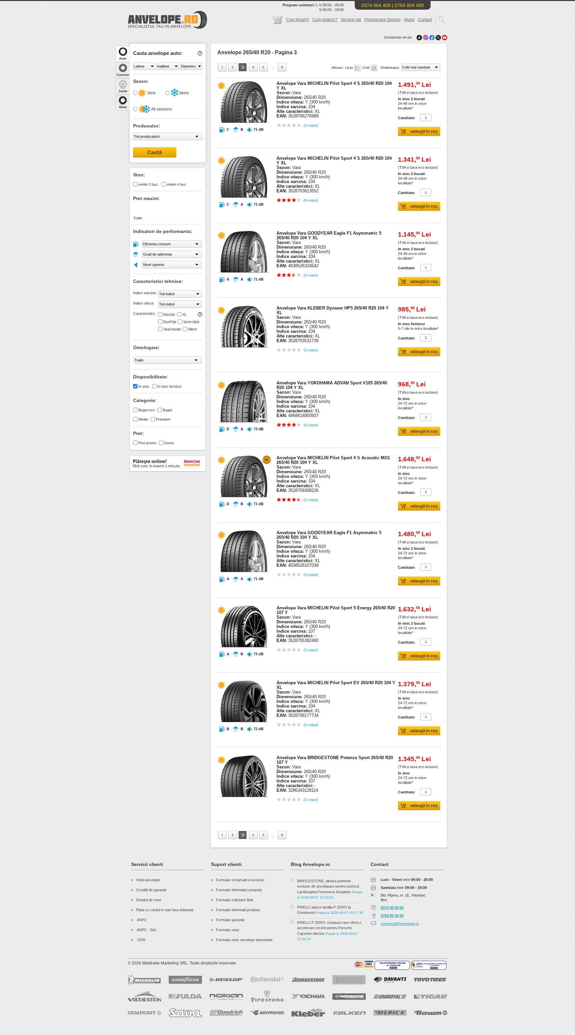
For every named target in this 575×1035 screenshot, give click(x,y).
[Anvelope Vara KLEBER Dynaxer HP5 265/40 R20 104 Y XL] (244, 360)
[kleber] (308, 1013)
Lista (349, 68)
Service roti (351, 19)
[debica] (390, 1013)
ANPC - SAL (146, 930)
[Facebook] (432, 37)
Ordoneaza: (390, 68)
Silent (192, 329)
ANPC (141, 920)
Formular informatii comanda (239, 890)
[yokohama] (308, 996)
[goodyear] (185, 980)
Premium (163, 419)
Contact (425, 19)
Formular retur (227, 930)
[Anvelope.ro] (167, 27)
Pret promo (147, 443)
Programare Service (382, 19)
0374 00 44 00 (392, 908)
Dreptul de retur (148, 900)
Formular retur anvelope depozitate (244, 940)
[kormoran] (267, 1012)
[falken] (349, 1013)
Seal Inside (172, 329)
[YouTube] (444, 37)
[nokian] (226, 996)
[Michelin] (144, 980)
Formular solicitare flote (235, 900)
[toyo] (430, 979)
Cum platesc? (324, 19)
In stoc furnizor (169, 386)
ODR (140, 940)
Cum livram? (297, 19)
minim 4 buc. (177, 184)
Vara (150, 93)
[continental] (267, 979)
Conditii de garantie (151, 890)
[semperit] (144, 1013)
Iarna (183, 93)
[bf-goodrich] (226, 1012)
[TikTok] (419, 37)
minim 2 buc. (148, 184)
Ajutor (409, 19)
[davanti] (390, 979)
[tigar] (430, 996)
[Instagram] (426, 37)
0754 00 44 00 (392, 916)
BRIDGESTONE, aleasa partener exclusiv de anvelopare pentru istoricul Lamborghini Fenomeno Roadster (328, 886)
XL (184, 314)
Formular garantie (230, 920)
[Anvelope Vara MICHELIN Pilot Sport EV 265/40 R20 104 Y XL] (244, 735)
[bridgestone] (308, 979)
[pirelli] (349, 979)
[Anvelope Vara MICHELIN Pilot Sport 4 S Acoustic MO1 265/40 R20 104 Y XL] (244, 510)
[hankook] (349, 996)
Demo (169, 443)
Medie (143, 419)
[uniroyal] (390, 996)
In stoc (143, 386)
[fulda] (185, 996)
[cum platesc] (364, 964)
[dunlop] (226, 979)
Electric (169, 314)
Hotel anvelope (148, 880)
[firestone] (267, 996)
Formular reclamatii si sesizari (240, 880)
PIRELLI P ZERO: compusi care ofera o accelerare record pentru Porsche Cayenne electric (329, 928)
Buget (167, 410)
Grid (366, 68)
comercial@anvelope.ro (400, 924)
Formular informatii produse (238, 910)
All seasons (161, 109)
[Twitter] (439, 37)
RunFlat (169, 322)
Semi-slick (191, 322)
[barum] (430, 1012)
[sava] (185, 1012)
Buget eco (146, 410)
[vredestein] (144, 996)
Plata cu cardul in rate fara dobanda (164, 910)
